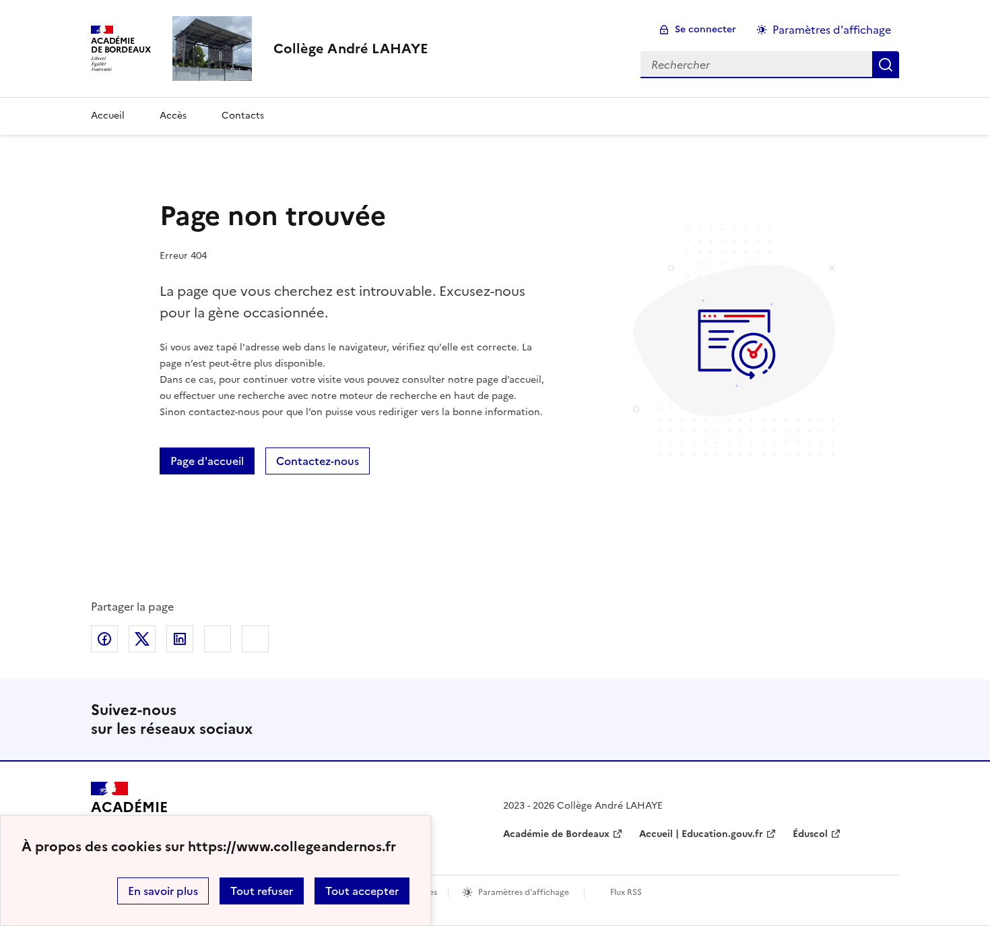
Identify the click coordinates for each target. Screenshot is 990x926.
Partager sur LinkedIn (179, 638)
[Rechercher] (885, 64)
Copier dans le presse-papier (255, 638)
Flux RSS (626, 892)
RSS (883, 720)
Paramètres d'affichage (831, 30)
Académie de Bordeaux (556, 834)
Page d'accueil (207, 461)
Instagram (840, 720)
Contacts (243, 116)
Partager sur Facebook (104, 638)
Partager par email (217, 638)
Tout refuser (261, 891)
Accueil (108, 116)
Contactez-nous (317, 461)
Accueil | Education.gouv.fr (701, 834)
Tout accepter (362, 891)
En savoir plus (163, 891)
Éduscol (810, 834)
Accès (173, 116)
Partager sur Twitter (142, 638)
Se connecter (705, 29)
